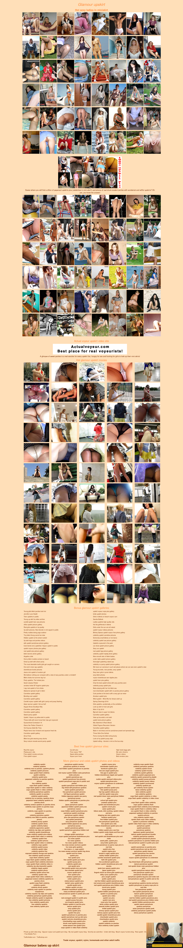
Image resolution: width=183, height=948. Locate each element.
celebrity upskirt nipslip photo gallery (105, 654)
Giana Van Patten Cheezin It (33, 725)
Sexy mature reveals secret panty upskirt (37, 741)
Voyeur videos (121, 754)
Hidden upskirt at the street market (35, 638)
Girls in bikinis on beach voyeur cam (105, 616)
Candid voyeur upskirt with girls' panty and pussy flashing (43, 701)
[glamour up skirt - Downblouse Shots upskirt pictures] (30, 277)
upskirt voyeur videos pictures (103, 630)
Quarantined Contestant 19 (33, 723)
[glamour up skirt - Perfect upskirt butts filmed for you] (65, 277)
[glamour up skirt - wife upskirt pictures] (117, 47)
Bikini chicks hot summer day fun (35, 677)
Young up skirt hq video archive (34, 619)
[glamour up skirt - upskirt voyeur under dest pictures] (152, 118)
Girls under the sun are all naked (104, 627)
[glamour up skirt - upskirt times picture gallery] (65, 71)
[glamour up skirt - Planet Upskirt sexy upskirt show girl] (100, 71)
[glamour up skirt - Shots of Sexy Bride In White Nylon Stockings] (65, 118)
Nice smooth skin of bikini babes (104, 656)
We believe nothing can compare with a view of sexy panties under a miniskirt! (50, 675)
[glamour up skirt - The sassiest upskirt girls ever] (48, 95)
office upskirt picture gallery (33, 624)
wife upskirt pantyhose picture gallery (36, 643)
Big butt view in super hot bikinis (103, 712)
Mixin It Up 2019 (98, 709)
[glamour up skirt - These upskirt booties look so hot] (65, 230)
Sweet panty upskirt (30, 715)
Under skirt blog (109, 932)
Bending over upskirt (30, 696)
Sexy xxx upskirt (98, 648)
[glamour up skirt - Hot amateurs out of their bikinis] (152, 325)
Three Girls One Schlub (101, 733)
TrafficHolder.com (29, 937)
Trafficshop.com (42, 937)
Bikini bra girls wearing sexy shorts (35, 738)
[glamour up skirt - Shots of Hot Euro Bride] (117, 71)
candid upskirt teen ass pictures (34, 622)
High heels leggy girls (123, 750)
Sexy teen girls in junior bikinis (103, 672)
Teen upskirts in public (31, 616)
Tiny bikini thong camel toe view (34, 635)
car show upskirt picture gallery (103, 646)
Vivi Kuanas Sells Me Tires (33, 728)
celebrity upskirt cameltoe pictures (104, 635)
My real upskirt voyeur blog (78, 932)
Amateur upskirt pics (100, 696)
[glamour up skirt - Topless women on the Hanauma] (117, 95)
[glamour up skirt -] (65, 47)
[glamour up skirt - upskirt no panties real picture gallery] (82, 142)
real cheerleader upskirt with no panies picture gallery (111, 691)
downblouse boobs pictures (33, 670)
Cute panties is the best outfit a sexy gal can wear (109, 693)
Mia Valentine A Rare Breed (102, 723)
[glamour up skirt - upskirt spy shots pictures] (30, 301)
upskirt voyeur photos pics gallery (35, 648)
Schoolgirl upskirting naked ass (103, 662)
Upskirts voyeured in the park (103, 643)
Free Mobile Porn (30, 934)
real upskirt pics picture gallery (34, 651)
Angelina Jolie (28, 656)
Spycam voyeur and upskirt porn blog (54, 932)
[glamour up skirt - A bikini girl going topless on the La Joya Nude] (48, 230)
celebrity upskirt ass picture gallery (104, 640)
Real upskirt (139, 932)
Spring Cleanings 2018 (100, 701)
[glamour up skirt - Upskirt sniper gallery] (30, 95)
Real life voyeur (29, 750)
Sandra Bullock (98, 619)
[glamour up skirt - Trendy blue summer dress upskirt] (135, 253)
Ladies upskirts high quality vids (103, 622)
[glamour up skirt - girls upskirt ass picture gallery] (82, 118)
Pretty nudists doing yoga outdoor (35, 632)
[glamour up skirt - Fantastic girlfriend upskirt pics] (117, 142)
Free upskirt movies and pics (33, 754)
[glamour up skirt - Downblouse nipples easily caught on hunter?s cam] (30, 142)
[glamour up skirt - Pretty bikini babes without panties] (135, 301)
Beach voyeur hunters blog (125, 932)
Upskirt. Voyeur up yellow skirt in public (37, 717)
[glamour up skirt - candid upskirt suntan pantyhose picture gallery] (30, 71)
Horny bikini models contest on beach (36, 659)
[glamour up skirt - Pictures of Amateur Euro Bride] (117, 325)
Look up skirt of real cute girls (103, 707)
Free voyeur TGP (76, 752)
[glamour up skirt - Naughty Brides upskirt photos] (135, 47)
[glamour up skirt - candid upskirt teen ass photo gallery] (30, 118)
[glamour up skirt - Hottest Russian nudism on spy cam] (100, 47)
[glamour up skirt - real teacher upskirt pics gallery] (135, 118)
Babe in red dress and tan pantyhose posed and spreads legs (113, 730)
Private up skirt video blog (32, 932)
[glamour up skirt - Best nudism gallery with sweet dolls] (65, 206)
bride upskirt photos (99, 614)
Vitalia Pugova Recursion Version (104, 725)
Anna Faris (27, 736)
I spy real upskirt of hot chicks (34, 688)
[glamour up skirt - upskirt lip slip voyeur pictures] (82, 253)
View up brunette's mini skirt (102, 717)
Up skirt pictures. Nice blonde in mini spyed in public (41, 630)
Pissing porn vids (29, 752)
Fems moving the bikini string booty (105, 736)
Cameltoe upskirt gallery (32, 693)
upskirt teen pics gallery (101, 680)
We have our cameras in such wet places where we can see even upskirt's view (119, 667)
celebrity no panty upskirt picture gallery (106, 664)
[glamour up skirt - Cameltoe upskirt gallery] (117, 23)
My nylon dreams (122, 752)
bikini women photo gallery (33, 654)
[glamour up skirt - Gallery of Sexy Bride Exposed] (100, 118)
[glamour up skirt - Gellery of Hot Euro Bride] (82, 95)
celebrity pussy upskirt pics (102, 685)
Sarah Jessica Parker (31, 683)
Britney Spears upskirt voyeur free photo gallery (109, 632)
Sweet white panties (76, 754)
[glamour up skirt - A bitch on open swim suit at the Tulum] (135, 277)
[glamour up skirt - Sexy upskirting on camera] (152, 95)
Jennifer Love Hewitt (30, 614)
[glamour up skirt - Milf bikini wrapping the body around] (82, 71)
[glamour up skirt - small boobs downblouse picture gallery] (100, 253)
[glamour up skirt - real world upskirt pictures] (30, 325)
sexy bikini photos (99, 675)
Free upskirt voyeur (30, 756)
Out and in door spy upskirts (33, 667)
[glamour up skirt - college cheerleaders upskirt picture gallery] (48, 47)
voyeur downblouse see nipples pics (105, 677)
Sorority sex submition (95, 932)
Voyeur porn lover (76, 756)
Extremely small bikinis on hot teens (105, 638)
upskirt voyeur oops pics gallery (103, 611)
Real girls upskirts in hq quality (34, 627)
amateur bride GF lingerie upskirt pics (36, 685)
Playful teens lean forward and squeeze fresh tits (40, 730)
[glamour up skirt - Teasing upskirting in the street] (117, 277)
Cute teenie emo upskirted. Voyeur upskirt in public (41, 646)
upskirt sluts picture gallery (102, 720)
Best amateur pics (122, 756)
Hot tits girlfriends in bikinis (102, 624)
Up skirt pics (74, 750)
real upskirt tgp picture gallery (103, 651)
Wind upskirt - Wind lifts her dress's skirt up (107, 699)
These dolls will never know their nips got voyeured (41, 720)
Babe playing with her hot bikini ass (105, 688)
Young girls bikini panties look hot (35, 611)
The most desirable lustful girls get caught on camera (41, 664)
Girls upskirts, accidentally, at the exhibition (107, 704)
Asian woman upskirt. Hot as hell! (35, 704)
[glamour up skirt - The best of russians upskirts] (30, 23)
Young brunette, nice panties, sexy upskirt (107, 670)
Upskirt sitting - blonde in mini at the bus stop (108, 741)
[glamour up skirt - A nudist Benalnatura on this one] (82, 301)
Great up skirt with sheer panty (34, 662)
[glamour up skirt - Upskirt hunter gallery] (48, 23)
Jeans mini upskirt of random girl (35, 672)
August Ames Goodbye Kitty (33, 707)
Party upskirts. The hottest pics (34, 680)
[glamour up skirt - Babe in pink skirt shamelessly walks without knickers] (135, 230)
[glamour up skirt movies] (36, 372)
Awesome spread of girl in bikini (34, 691)
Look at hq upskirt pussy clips (103, 738)
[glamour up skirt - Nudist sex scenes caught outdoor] (100, 277)
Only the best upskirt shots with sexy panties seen (109, 683)
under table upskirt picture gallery (104, 659)
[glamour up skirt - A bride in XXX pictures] (100, 23)
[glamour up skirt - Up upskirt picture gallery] (135, 23)
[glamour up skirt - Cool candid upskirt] (30, 206)
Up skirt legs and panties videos (34, 640)
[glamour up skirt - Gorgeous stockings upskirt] (48, 253)
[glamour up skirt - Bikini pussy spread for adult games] (152, 142)
